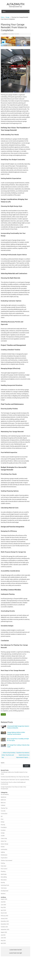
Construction (4, 813)
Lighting (3, 852)
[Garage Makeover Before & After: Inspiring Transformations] (3, 735)
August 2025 (4, 932)
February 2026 (4, 915)
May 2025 (3, 940)
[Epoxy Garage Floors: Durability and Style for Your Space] (3, 742)
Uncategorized (4, 890)
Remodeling (4, 877)
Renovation (4, 879)
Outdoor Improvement (6, 860)
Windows (3, 893)
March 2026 (4, 913)
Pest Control (4, 868)
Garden (3, 835)
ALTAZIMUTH (15, 4)
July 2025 (3, 935)
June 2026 (3, 904)
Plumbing (3, 871)
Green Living (4, 838)
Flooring (3, 824)
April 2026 (3, 910)
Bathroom (3, 799)
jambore (5, 34)
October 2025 (4, 926)
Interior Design (4, 844)
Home (2, 17)
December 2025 (5, 921)
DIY (1, 816)
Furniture (3, 830)
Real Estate (3, 874)
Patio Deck (3, 866)
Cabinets (3, 805)
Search (2, 762)
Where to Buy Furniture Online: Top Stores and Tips (9, 755)
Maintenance (4, 854)
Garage (7, 17)
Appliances (3, 797)
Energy (2, 821)
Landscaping (4, 849)
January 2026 (4, 918)
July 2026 (3, 901)
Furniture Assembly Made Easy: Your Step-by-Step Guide (15, 776)
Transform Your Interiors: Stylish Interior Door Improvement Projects (22, 755)
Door (2, 819)
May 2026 (3, 907)
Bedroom (3, 802)
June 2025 (3, 937)
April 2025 (3, 943)
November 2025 (5, 924)
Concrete (3, 810)
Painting (3, 863)
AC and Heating (5, 794)
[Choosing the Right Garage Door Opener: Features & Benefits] (3, 729)
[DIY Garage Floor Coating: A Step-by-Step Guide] (3, 747)
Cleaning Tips (4, 808)
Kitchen (3, 846)
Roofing (3, 882)
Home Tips (3, 841)
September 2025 (5, 929)
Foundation (4, 827)
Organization (4, 857)
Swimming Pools (5, 885)
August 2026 (4, 899)
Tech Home (4, 888)
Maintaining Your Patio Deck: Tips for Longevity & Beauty (15, 779)
